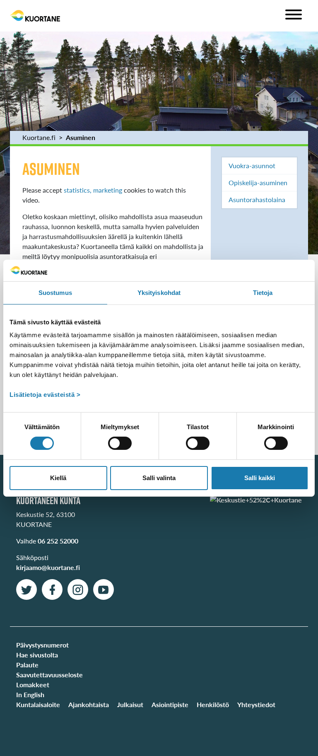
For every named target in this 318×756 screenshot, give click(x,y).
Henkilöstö (213, 704)
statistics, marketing (93, 190)
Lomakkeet (32, 684)
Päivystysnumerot (42, 645)
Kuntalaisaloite (38, 704)
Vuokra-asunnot (252, 165)
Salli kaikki (259, 477)
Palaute (27, 664)
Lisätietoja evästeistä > (45, 394)
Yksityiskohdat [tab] (159, 292)
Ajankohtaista (88, 704)
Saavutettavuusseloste (49, 674)
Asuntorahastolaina (257, 199)
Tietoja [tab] (263, 292)
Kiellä (58, 477)
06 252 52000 (58, 541)
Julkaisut (130, 704)
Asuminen (80, 137)
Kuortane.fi (38, 137)
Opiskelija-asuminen (258, 182)
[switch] (120, 443)
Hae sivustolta (37, 654)
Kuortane (35, 16)
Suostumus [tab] (55, 292)
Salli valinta (159, 477)
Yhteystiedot (256, 704)
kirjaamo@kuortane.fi (48, 567)
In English (30, 694)
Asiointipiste (170, 704)
